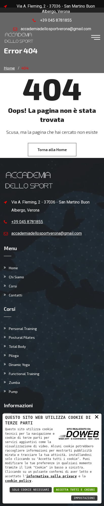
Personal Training (23, 328)
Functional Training (24, 374)
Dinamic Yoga (19, 364)
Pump (13, 391)
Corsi (13, 286)
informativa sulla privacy (51, 476)
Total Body (17, 346)
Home (13, 268)
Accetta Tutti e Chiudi (75, 489)
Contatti (15, 295)
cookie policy (18, 481)
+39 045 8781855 (56, 20)
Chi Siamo (16, 277)
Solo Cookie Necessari (30, 489)
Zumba (14, 382)
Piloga (14, 355)
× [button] (96, 417)
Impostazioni (84, 498)
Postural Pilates (22, 337)
